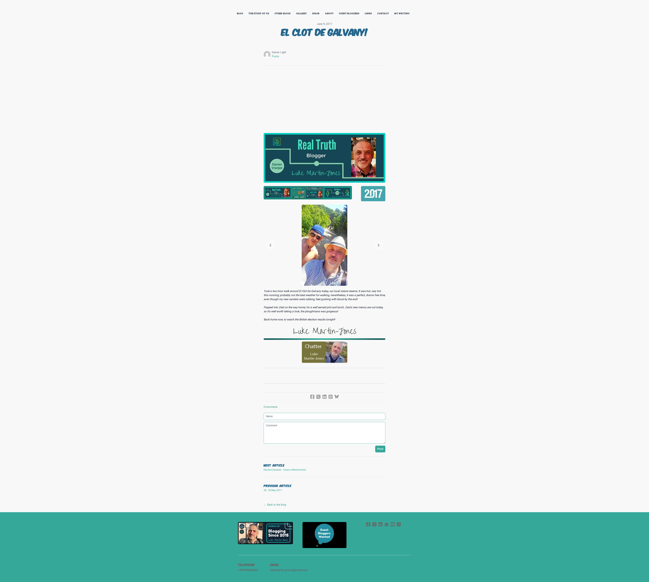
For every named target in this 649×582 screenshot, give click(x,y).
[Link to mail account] (386, 524)
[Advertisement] (324, 97)
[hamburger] (223, 5)
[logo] (324, 6)
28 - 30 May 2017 (273, 490)
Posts (275, 56)
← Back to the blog (275, 504)
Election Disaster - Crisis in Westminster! (285, 469)
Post (380, 449)
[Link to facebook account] (368, 524)
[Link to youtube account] (393, 524)
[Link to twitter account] (374, 524)
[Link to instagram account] (399, 524)
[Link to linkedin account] (380, 524)
